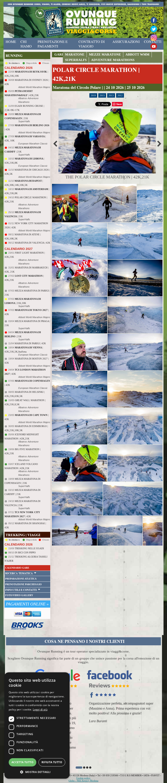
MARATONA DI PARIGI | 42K (30, 343)
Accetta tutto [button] (22, 762)
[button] (79, 767)
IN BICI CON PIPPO (25, 552)
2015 (102, 95)
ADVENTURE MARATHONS (112, 60)
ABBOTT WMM (137, 54)
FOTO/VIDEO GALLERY (19, 595)
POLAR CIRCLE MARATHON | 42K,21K (96, 74)
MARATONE (74, 54)
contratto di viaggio (91, 43)
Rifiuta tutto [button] (52, 762)
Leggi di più (40, 709)
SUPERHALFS (76, 60)
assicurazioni (126, 41)
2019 (93, 95)
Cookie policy (83, 778)
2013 (111, 95)
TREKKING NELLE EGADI (29, 548)
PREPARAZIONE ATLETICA (21, 578)
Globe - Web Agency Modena (83, 780)
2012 (120, 95)
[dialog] (37, 725)
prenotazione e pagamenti (53, 43)
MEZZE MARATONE (105, 54)
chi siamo (26, 43)
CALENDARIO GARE (17, 567)
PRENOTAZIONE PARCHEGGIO (23, 584)
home (11, 41)
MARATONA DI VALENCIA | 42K (32, 242)
